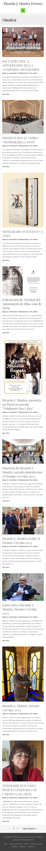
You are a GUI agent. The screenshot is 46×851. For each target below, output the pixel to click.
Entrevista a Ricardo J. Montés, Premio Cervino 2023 (19, 609)
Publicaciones (24, 73)
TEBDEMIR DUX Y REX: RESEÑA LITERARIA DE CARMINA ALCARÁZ (19, 790)
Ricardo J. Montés (15, 844)
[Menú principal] (23, 10)
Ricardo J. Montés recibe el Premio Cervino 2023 (21, 540)
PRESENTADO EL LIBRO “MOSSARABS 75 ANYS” (20, 140)
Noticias (22, 847)
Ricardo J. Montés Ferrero (23, 3)
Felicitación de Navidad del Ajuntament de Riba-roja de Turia (22, 304)
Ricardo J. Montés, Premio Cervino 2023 (20, 708)
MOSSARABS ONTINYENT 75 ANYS (22, 233)
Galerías (15, 847)
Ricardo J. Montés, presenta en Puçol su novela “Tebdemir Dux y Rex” (21, 404)
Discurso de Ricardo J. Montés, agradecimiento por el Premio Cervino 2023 (22, 472)
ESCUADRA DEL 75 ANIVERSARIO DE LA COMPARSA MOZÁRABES (20, 65)
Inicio (5, 844)
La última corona (36, 844)
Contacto (30, 847)
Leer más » (6, 94)
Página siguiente (29, 829)
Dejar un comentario (9, 73)
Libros (26, 844)
